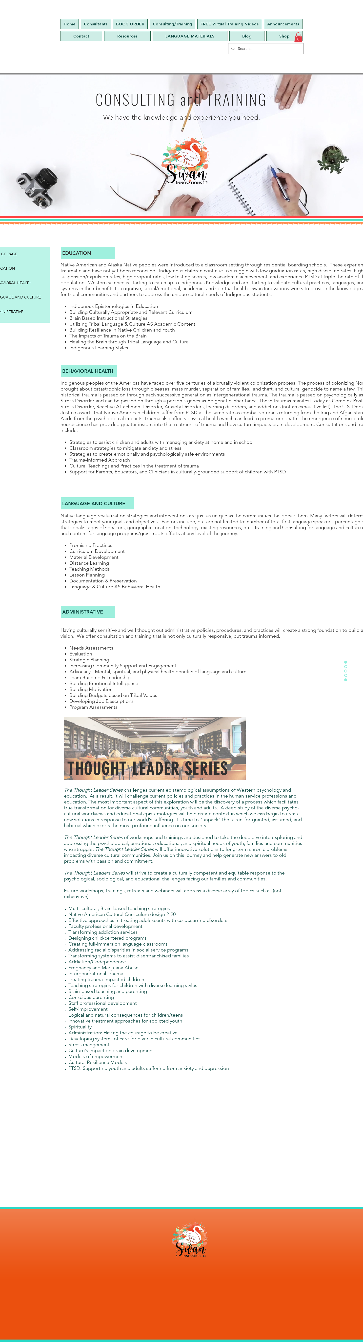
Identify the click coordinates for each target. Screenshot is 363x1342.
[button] (298, 37)
